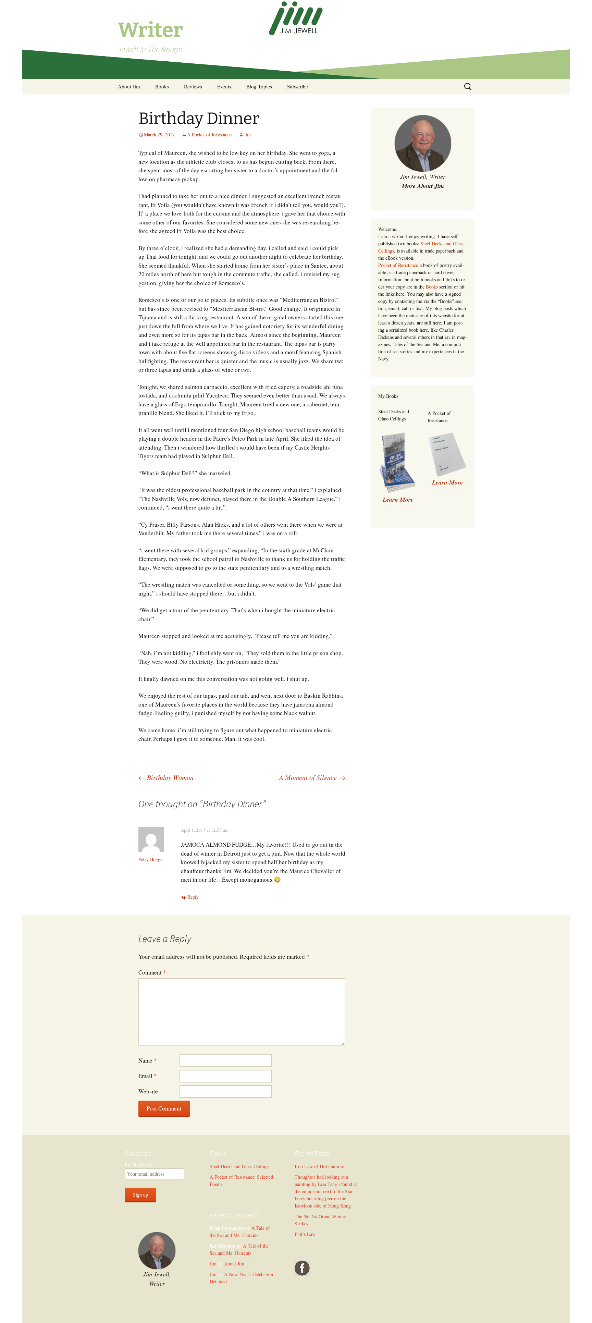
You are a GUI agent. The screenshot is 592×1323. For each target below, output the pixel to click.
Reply (193, 897)
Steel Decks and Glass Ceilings (239, 1166)
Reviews (193, 86)
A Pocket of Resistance (209, 134)
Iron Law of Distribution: (319, 1166)
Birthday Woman (166, 777)
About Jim (129, 86)
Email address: (139, 1164)
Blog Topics (259, 86)
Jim (247, 134)
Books (162, 86)
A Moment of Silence (312, 777)
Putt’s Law (305, 1234)
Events (224, 86)
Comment (152, 972)
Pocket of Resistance (398, 265)
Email (147, 1076)
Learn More (447, 482)
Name (147, 1060)
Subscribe (297, 86)
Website (148, 1091)
